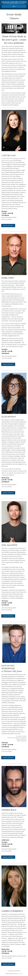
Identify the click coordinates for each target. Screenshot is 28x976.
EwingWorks (20, 973)
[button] (8, 225)
